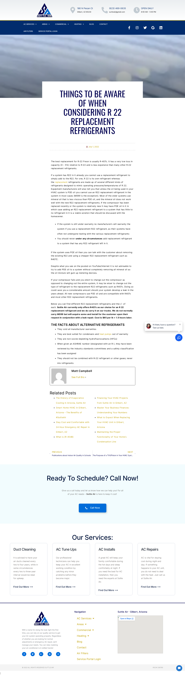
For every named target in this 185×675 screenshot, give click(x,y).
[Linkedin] (161, 27)
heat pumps (106, 334)
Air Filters (28, 31)
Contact (103, 24)
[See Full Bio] (85, 377)
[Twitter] (145, 27)
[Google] (153, 27)
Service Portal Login (47, 31)
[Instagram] (137, 27)
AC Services (29, 24)
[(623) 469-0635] (105, 10)
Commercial (60, 24)
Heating (78, 24)
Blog (91, 24)
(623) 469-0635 (117, 8)
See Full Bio (77, 377)
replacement (61, 182)
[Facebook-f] (129, 27)
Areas (44, 24)
